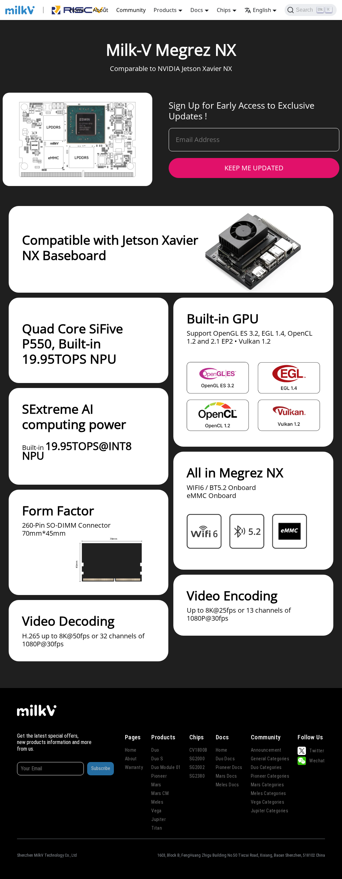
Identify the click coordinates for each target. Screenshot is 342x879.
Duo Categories (266, 767)
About (100, 10)
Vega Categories (267, 802)
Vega (156, 810)
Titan (156, 828)
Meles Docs (227, 784)
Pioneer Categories (270, 776)
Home (77, 10)
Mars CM (160, 793)
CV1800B (198, 750)
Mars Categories (267, 784)
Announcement (266, 750)
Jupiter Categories (269, 810)
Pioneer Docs (229, 767)
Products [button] (165, 10)
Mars (156, 784)
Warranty (134, 767)
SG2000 (197, 758)
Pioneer (159, 776)
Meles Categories (268, 793)
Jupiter (158, 819)
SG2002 (197, 767)
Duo (155, 750)
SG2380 (197, 776)
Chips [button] (224, 10)
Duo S (157, 758)
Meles (157, 802)
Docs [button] (196, 10)
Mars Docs (226, 776)
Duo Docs (225, 758)
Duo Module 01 (166, 767)
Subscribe (100, 768)
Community (131, 10)
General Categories (270, 758)
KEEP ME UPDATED (254, 167)
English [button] (262, 10)
